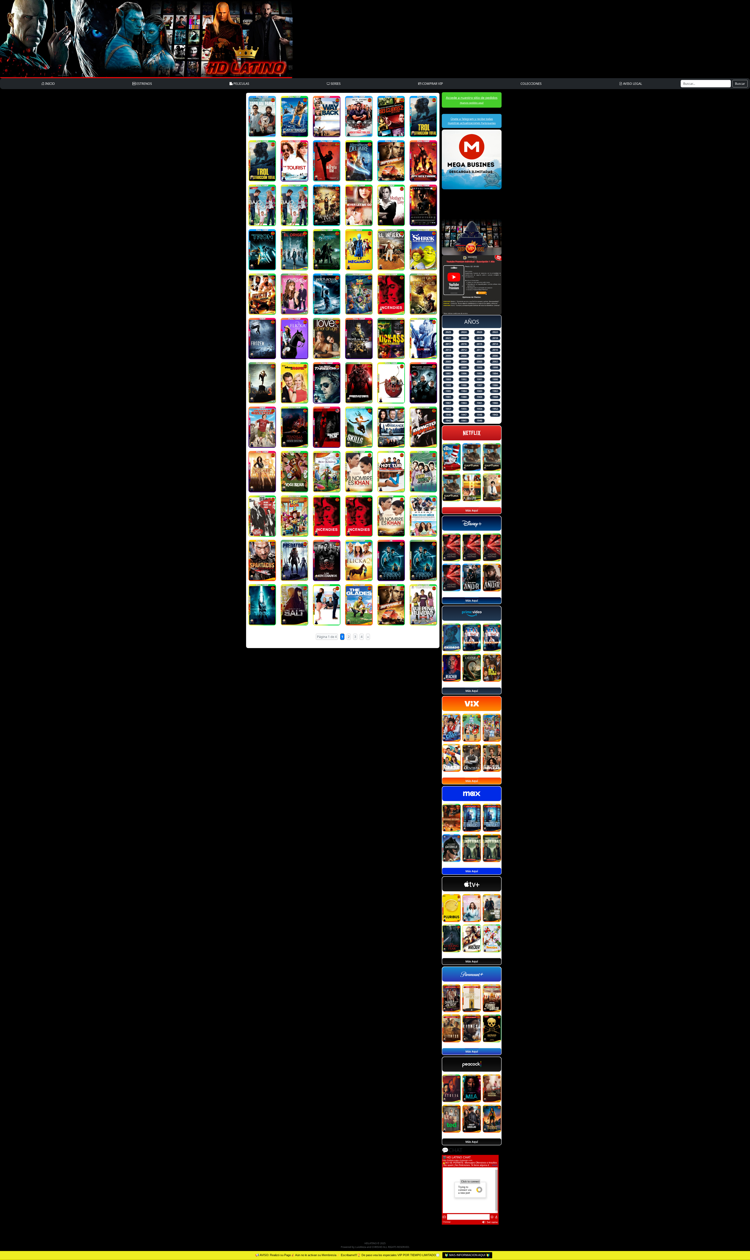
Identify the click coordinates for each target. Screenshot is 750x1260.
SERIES (335, 83)
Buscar (740, 83)
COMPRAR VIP (432, 83)
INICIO (49, 83)
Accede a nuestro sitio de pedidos (471, 100)
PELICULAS (241, 83)
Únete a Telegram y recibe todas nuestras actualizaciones (472, 121)
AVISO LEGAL (632, 83)
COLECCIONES (531, 83)
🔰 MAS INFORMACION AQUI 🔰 (467, 1255)
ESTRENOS (144, 83)
